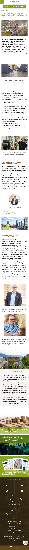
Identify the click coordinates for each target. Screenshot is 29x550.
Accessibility (17, 538)
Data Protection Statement (20, 536)
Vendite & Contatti (14, 505)
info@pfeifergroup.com (14, 530)
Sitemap (19, 543)
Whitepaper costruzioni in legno (14, 499)
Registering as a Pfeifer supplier (14, 514)
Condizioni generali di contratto (12, 541)
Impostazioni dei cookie (8, 536)
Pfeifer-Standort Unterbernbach (13, 109)
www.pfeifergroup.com (14, 533)
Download (14, 496)
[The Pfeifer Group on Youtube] (21, 485)
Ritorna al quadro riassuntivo (14, 6)
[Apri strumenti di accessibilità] (25, 543)
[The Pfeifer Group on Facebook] (7, 485)
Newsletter (22, 541)
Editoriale (11, 538)
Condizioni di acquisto (14, 511)
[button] (2, 2)
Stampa (14, 508)
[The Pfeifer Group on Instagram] (7, 491)
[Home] (14, 1)
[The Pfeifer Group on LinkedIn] (21, 491)
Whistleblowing (12, 543)
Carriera (14, 502)
